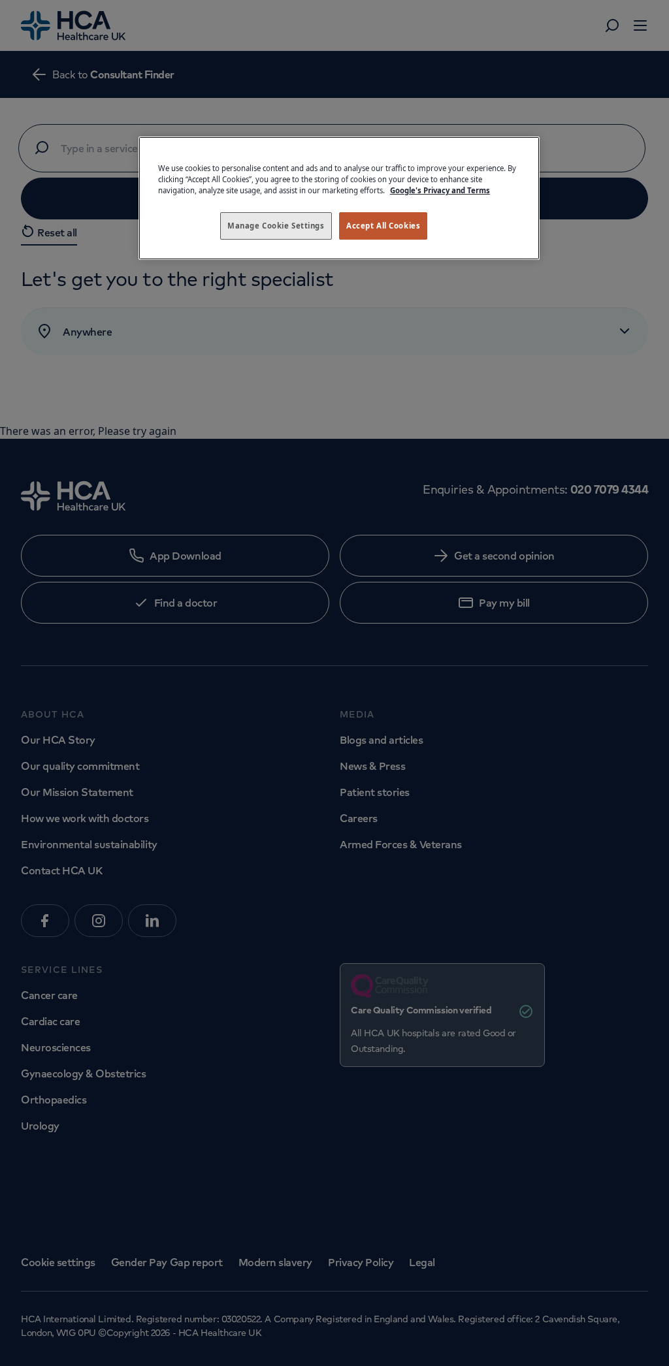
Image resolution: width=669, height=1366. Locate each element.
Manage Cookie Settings (276, 225)
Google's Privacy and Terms (440, 190)
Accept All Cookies (383, 225)
